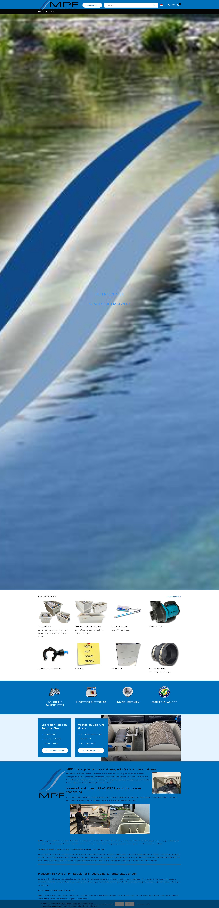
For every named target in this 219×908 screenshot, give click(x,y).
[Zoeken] (154, 5)
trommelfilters (174, 854)
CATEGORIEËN (47, 596)
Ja (119, 904)
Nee (129, 904)
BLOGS (53, 12)
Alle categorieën (173, 596)
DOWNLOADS (43, 12)
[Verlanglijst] (173, 5)
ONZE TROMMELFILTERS (54, 750)
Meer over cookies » (144, 904)
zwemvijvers (124, 857)
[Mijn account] (169, 5)
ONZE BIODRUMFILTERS (91, 750)
